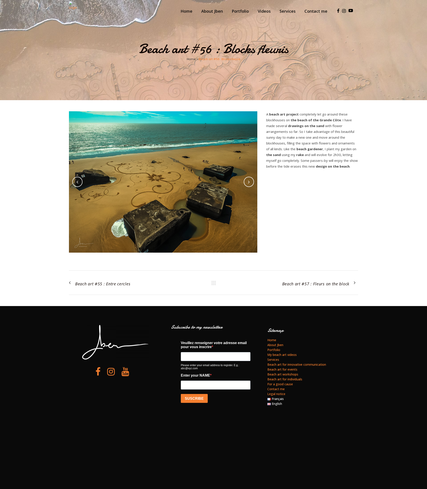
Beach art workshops (282, 374)
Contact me (276, 389)
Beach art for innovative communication (296, 364)
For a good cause (280, 384)
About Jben (275, 345)
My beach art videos (282, 355)
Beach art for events (282, 369)
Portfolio (273, 350)
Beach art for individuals (284, 379)
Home (191, 59)
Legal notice (276, 394)
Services (273, 359)
